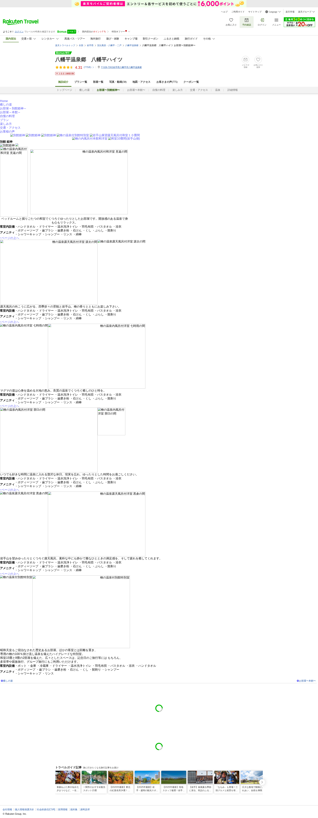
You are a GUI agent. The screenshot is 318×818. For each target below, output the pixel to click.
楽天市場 (290, 11)
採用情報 (63, 809)
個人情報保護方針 (24, 809)
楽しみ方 (177, 90)
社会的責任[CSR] (46, 809)
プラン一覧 (80, 82)
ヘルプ (224, 11)
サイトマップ (255, 11)
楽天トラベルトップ (65, 45)
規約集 (73, 809)
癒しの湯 (84, 90)
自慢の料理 (158, 90)
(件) (87, 67)
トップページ (64, 90)
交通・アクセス (199, 90)
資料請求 (85, 809)
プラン (4, 120)
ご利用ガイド (238, 11)
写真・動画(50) (118, 82)
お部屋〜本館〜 (136, 90)
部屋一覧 (98, 82)
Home (4, 101)
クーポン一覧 (191, 82)
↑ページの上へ (9, 238)
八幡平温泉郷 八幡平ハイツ (89, 59)
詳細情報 (232, 90)
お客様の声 (7, 131)
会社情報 (7, 809)
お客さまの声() (167, 82)
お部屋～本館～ (10, 112)
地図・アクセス (141, 82)
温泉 (217, 90)
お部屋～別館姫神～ (13, 108)
